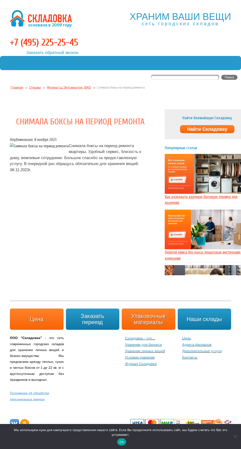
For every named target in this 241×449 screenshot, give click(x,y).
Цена (36, 319)
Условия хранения (140, 357)
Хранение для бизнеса (143, 345)
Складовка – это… (140, 338)
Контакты (189, 357)
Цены (186, 338)
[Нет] (235, 436)
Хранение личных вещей (145, 351)
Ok (122, 442)
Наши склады (204, 319)
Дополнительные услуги (202, 351)
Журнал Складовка (141, 364)
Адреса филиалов (197, 345)
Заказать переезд (92, 319)
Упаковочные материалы (148, 319)
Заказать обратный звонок (52, 52)
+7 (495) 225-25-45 (44, 42)
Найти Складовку (207, 129)
